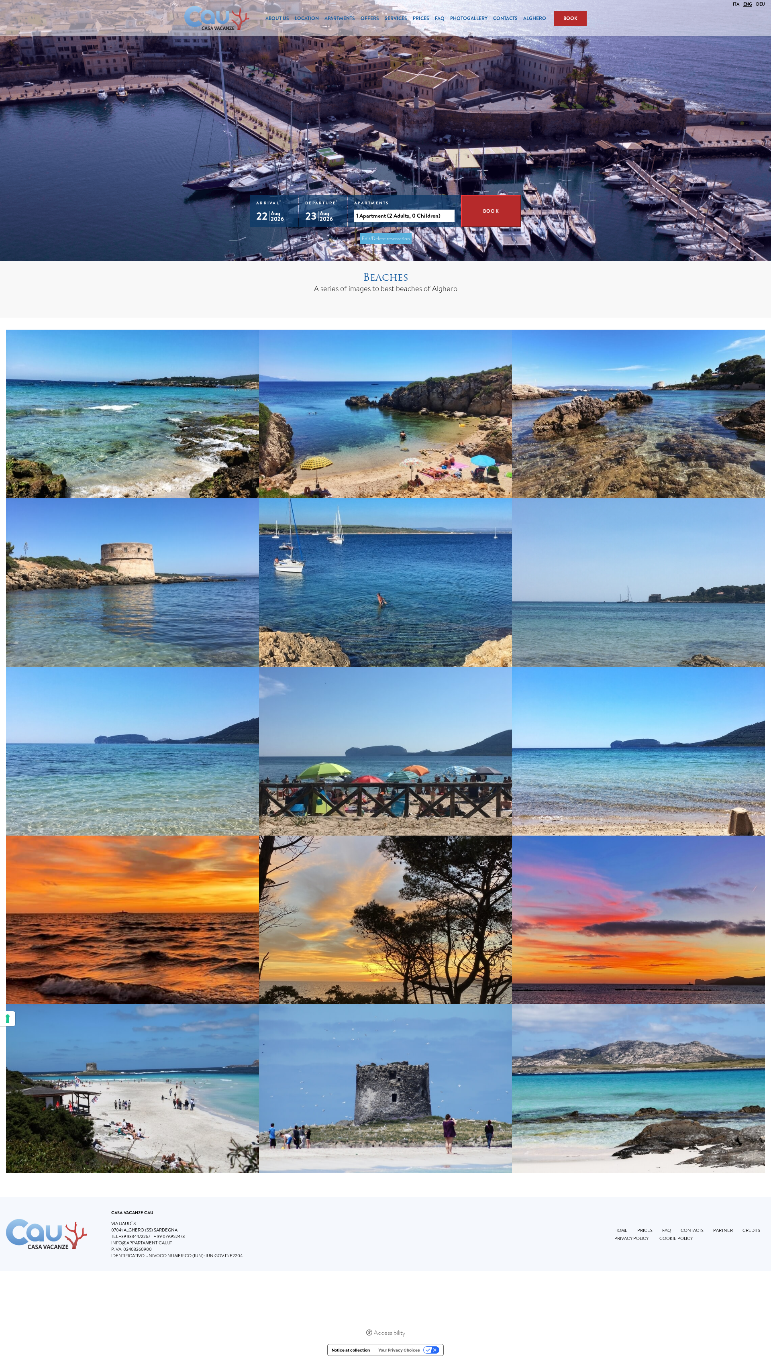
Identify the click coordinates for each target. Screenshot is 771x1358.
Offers (370, 18)
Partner (723, 1230)
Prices (421, 18)
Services (396, 18)
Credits (751, 1230)
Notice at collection (351, 1350)
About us (277, 18)
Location (307, 18)
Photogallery (468, 18)
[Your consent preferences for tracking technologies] (7, 1018)
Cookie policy (676, 1238)
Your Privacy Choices (399, 1350)
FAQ (440, 18)
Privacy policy (631, 1238)
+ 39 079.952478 (169, 1236)
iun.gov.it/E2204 (224, 1255)
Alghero (534, 18)
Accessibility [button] (389, 1332)
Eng (747, 4)
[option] (385, 130)
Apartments (339, 18)
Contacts (505, 18)
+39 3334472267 (134, 1236)
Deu (760, 4)
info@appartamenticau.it (141, 1243)
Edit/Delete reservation (386, 238)
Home (621, 1230)
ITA (736, 4)
